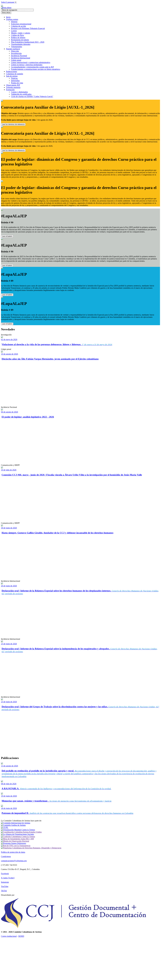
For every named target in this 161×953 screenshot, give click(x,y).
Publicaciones (11, 71)
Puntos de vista (17, 83)
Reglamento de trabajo (20, 40)
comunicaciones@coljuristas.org (14, 861)
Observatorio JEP (13, 85)
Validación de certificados (21, 94)
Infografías (15, 81)
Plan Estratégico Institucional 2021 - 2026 (27, 42)
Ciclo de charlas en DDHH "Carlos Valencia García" (32, 96)
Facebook (5, 873)
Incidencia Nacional (19, 56)
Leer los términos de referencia (13, 124)
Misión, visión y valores (20, 33)
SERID (21, 936)
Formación (10, 90)
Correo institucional (9, 936)
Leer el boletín (7, 236)
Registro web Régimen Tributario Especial (28, 28)
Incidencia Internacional (20, 58)
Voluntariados (16, 46)
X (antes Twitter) (7, 878)
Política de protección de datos (13, 852)
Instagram (5, 882)
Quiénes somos (12, 19)
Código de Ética (17, 35)
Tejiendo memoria (13, 87)
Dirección (15, 51)
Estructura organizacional (21, 24)
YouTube (4, 886)
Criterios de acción (18, 26)
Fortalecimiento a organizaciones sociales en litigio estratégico (35, 69)
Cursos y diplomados (19, 92)
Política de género (18, 37)
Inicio (8, 17)
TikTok (4, 891)
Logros (14, 31)
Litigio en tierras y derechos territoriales (26, 65)
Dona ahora (6, 7)
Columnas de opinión (14, 74)
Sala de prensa (11, 76)
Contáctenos (6, 856)
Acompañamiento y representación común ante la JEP (32, 67)
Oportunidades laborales (20, 44)
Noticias (14, 78)
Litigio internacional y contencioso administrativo (30, 62)
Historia (14, 22)
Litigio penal (16, 60)
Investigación (16, 53)
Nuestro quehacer (13, 49)
